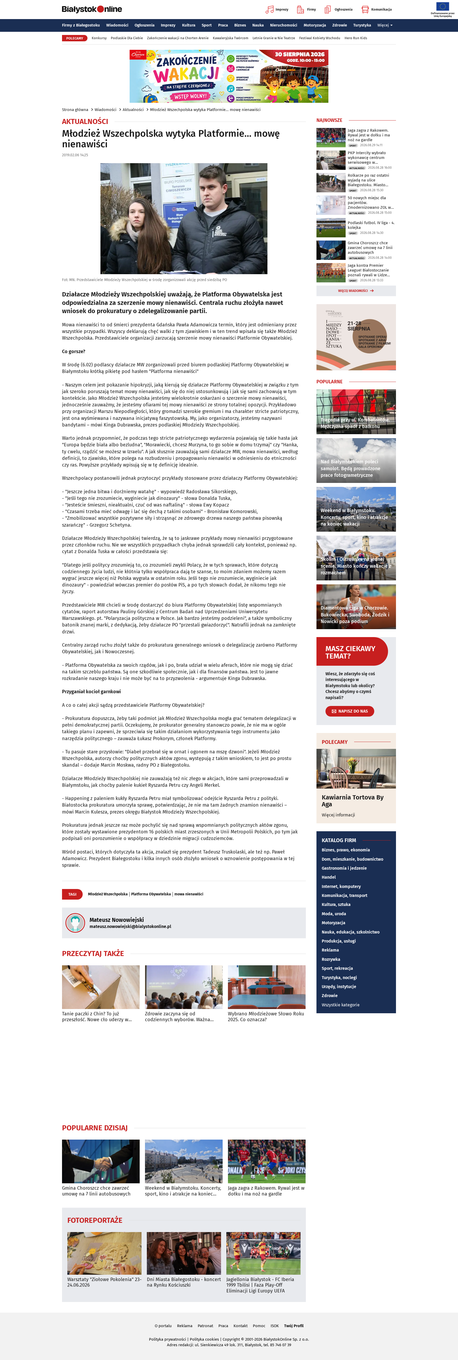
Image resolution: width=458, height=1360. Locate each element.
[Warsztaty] (104, 1253)
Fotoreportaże (94, 1220)
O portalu (163, 1325)
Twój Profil (293, 1325)
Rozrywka (331, 959)
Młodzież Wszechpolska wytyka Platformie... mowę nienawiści (205, 109)
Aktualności (133, 109)
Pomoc (259, 1325)
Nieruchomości (283, 25)
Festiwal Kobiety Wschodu (319, 38)
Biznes (240, 25)
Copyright (231, 1339)
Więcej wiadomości (353, 291)
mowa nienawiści (188, 894)
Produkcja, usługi (339, 941)
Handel (329, 877)
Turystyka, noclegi (339, 977)
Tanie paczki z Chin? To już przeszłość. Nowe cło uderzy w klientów (95, 1017)
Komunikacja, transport (344, 895)
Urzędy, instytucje (339, 986)
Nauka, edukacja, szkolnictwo (351, 932)
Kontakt (241, 1325)
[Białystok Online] (92, 10)
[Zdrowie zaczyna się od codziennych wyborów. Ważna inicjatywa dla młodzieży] (184, 987)
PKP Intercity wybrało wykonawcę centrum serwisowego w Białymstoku (367, 157)
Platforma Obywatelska (151, 894)
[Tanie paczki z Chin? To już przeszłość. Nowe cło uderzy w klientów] (101, 987)
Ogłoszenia (344, 9)
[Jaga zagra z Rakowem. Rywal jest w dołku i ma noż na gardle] (267, 1161)
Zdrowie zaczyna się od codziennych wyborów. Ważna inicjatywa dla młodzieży (177, 1017)
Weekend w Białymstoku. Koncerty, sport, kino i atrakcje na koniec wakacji (183, 1191)
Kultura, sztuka (336, 904)
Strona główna (75, 109)
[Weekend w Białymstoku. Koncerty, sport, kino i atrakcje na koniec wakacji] (184, 1161)
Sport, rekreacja (337, 968)
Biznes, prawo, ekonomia (346, 849)
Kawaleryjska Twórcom (230, 38)
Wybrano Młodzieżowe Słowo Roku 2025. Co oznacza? (266, 1017)
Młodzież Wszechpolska (108, 894)
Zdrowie (339, 25)
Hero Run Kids (356, 38)
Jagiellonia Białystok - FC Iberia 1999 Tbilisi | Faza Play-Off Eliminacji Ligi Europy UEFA (260, 1285)
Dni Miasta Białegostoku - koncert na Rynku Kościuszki (184, 1282)
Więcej (383, 25)
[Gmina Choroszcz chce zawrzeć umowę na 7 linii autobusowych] (101, 1161)
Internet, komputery (341, 886)
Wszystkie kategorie (341, 1004)
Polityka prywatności (167, 1339)
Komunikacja (381, 9)
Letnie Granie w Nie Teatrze (274, 38)
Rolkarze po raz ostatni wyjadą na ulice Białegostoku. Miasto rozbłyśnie (368, 180)
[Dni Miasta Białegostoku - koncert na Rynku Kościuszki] (184, 1253)
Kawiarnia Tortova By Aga (353, 801)
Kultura (188, 25)
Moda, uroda (334, 913)
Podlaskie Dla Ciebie (127, 38)
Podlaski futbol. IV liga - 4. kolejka (371, 225)
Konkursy (99, 38)
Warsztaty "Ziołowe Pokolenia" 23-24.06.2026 (104, 1282)
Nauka (258, 25)
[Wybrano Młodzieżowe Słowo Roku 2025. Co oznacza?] (267, 987)
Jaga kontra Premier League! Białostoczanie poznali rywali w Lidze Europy (368, 270)
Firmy (311, 9)
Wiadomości (117, 25)
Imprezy (282, 9)
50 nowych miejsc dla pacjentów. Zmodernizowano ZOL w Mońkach (369, 202)
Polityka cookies (204, 1339)
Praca (223, 25)
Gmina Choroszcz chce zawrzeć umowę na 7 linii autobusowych (96, 1191)
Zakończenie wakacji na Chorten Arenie (178, 38)
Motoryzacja (315, 25)
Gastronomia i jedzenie (344, 868)
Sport (207, 25)
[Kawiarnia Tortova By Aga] (356, 769)
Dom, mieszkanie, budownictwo (352, 859)
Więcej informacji (338, 814)
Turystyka (362, 25)
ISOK (275, 1325)
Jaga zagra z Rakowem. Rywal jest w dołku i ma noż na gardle (266, 1191)
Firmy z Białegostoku (81, 25)
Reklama (330, 950)
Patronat (205, 1325)
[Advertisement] (184, 1073)
